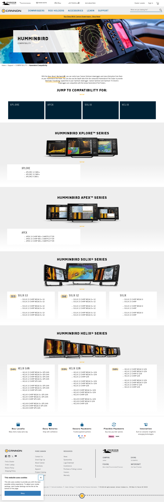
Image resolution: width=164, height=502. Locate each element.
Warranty (67, 475)
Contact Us (39, 457)
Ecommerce (68, 466)
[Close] (40, 477)
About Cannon (40, 463)
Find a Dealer (9, 462)
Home (4, 65)
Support (103, 11)
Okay (23, 493)
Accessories (75, 11)
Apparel (38, 469)
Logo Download (69, 463)
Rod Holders (56, 11)
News (65, 457)
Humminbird (113, 467)
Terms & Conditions (56, 487)
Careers (66, 472)
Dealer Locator (140, 3)
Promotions (39, 466)
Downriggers (36, 11)
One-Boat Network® (56, 76)
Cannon (120, 467)
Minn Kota (106, 467)
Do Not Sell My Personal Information (86, 487)
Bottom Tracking (53, 81)
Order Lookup (9, 465)
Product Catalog (40, 472)
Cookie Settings (69, 487)
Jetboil (104, 460)
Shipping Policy (10, 471)
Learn (90, 11)
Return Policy (9, 468)
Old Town (133, 467)
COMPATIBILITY (21, 65)
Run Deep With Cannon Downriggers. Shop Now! (82, 17)
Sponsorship (68, 460)
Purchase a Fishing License (73, 469)
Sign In (150, 3)
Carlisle (139, 467)
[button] (50, 430)
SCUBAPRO (134, 460)
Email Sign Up (40, 460)
